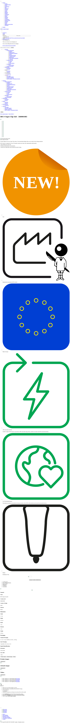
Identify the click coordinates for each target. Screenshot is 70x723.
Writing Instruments (10, 50)
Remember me (6, 36)
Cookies (4, 719)
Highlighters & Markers (13, 53)
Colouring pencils (12, 56)
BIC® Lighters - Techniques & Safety (13, 78)
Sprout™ (6, 103)
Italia (6, 7)
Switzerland (7, 14)
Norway (6, 15)
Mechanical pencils (12, 55)
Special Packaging (10, 66)
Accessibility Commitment (7, 718)
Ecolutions (9, 68)
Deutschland (7, 6)
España (6, 3)
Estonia (6, 22)
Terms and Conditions (6, 717)
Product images (3, 656)
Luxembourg (7, 19)
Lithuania (6, 21)
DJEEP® (6, 102)
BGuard (8, 69)
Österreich (6, 25)
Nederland (6, 8)
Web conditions (5, 715)
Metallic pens (11, 57)
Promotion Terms (6, 716)
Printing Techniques (10, 77)
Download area (5, 104)
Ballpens (10, 51)
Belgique (6, 12)
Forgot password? (8, 37)
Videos (14, 656)
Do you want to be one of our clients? (18, 37)
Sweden (6, 18)
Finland (6, 13)
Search (12, 47)
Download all (3, 661)
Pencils (10, 54)
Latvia (6, 23)
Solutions (6, 49)
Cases (10, 62)
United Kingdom (8, 4)
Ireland (6, 11)
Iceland (4, 2)
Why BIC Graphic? (10, 76)
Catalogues (9, 73)
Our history (9, 75)
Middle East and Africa (9, 24)
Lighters (10, 61)
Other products (11, 63)
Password (18, 35)
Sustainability (7, 67)
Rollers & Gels (11, 52)
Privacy (4, 714)
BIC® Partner (11, 65)
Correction (11, 59)
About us (6, 74)
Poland (6, 16)
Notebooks (9, 64)
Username (4, 35)
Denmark (6, 17)
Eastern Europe (7, 20)
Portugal (6, 9)
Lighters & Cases (10, 60)
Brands (4, 101)
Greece (6, 10)
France (6, 5)
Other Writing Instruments (13, 58)
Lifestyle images (9, 656)
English (4, 27)
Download (18, 678)
